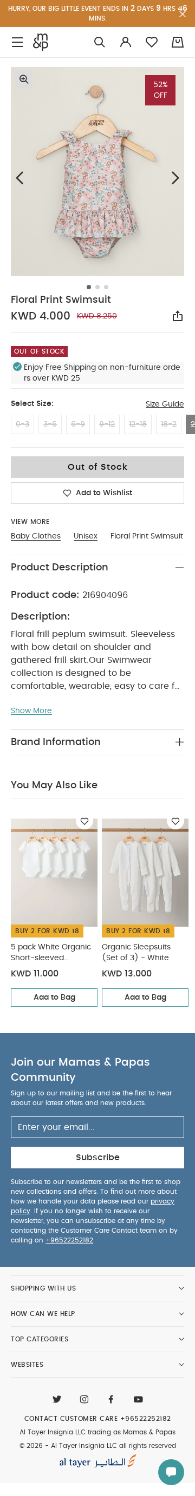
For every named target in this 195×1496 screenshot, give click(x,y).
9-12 (107, 424)
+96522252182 (69, 1240)
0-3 (22, 424)
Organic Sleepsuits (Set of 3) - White (136, 952)
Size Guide (165, 404)
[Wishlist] (84, 820)
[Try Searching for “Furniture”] (99, 42)
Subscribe (98, 1157)
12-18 (138, 424)
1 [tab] (89, 287)
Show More (31, 711)
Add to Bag (54, 997)
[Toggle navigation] (17, 42)
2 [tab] (97, 287)
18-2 (169, 424)
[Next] (175, 178)
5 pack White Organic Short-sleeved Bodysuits (51, 953)
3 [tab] (106, 287)
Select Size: (32, 404)
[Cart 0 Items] (177, 42)
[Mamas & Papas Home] (40, 42)
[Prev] (19, 178)
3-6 (50, 424)
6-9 (78, 424)
